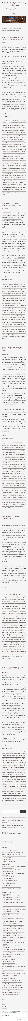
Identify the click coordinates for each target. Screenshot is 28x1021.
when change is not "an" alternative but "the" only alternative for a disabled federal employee (13, 495)
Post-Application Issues (18, 283)
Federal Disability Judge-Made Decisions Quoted (12, 873)
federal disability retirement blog (12, 454)
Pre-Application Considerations (8, 963)
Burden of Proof (5, 859)
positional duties (18, 248)
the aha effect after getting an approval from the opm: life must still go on (14, 781)
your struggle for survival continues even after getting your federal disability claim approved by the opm (13, 189)
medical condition (7, 212)
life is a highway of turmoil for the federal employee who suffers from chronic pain (14, 615)
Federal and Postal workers (10, 66)
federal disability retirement (8, 765)
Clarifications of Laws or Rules (8, 861)
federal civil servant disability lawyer (10, 291)
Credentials (4, 1008)
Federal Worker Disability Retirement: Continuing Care (11, 204)
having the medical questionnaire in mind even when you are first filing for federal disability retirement (14, 146)
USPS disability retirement (20, 186)
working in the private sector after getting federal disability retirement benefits (14, 331)
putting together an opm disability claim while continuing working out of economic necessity (13, 315)
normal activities (6, 97)
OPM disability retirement (20, 625)
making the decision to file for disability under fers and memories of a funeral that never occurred (14, 469)
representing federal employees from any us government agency (14, 632)
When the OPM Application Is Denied (10, 994)
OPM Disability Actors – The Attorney (10, 899)
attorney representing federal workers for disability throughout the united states (14, 597)
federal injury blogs (18, 765)
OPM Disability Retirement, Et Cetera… (14, 4)
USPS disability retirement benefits (9, 187)
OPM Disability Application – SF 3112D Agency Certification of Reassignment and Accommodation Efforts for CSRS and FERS (14, 937)
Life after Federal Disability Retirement (10, 880)
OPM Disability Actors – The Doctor (10, 901)
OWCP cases (8, 99)
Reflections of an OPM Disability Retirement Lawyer (13, 970)
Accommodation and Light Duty (8, 850)
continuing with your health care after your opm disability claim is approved (14, 130)
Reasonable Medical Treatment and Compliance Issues (14, 966)
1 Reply (3, 42)
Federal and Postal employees (16, 393)
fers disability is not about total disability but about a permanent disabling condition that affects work (14, 459)
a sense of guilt (7, 381)
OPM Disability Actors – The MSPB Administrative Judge (14, 906)
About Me (4, 1002)
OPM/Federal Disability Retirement (11, 232)
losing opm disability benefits (13, 307)
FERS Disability (5, 875)
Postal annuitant (10, 85)
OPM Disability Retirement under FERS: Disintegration (13, 827)
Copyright (4, 1006)
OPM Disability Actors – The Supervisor (11, 913)
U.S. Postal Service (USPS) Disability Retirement (12, 989)
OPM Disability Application (7, 920)
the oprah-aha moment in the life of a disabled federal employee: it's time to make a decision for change (13, 791)
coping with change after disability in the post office (15, 447)
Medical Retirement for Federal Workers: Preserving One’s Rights (13, 38)
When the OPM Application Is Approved (10, 992)
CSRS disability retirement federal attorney (16, 135)
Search (23, 811)
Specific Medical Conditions (8, 978)
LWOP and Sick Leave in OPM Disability (10, 882)
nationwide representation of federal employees (15, 168)
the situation (18, 532)
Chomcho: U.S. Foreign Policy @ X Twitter (11, 833)
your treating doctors (21, 191)
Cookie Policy (7, 1015)
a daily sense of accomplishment (15, 367)
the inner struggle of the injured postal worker (16, 480)
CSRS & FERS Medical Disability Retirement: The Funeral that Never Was (12, 348)
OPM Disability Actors (6, 894)
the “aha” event (15, 688)
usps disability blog (9, 793)
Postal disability (18, 629)
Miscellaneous (5, 885)
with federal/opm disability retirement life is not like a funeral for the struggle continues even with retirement (14, 500)
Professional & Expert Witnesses (9, 964)
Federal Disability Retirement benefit (12, 219)
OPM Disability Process (7, 940)
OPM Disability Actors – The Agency (10, 895)
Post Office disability (9, 173)
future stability (16, 553)
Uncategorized (5, 990)
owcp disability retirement (9, 629)
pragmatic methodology (19, 173)
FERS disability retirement (7, 139)
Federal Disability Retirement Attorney (10, 507)
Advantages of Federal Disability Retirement (11, 852)
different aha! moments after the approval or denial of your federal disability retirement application (14, 762)
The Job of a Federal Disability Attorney (10, 980)
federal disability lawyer (18, 137)
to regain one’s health (10, 404)
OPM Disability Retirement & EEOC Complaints (11, 958)
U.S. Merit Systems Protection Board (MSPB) (11, 985)
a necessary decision (21, 400)
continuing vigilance (19, 104)
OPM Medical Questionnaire (8, 959)
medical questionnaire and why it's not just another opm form (14, 167)
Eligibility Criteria (5, 864)
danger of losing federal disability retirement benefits (13, 289)
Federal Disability (17, 606)
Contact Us (4, 1004)
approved (5, 738)
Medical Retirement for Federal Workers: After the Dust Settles (12, 668)
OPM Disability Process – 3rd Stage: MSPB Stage (13, 949)
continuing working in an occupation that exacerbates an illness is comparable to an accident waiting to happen (14, 134)
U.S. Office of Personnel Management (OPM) (11, 987)
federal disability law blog (19, 764)
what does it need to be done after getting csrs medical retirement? (14, 322)
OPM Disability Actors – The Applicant (11, 897)
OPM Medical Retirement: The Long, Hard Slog (11, 824)
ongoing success (18, 56)
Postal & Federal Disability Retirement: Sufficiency (12, 825)
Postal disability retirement (13, 475)
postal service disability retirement (12, 777)
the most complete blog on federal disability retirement (14, 481)
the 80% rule (15, 260)
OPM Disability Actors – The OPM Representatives (13, 909)
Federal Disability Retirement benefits (14, 357)
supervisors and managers (15, 559)
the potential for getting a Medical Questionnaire (14, 317)
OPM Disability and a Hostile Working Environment (12, 918)
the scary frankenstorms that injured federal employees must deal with (13, 644)
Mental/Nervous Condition (7, 883)
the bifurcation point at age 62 (13, 270)
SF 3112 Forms (5, 977)
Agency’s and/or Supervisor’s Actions (10, 854)
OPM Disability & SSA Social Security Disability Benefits (13, 888)
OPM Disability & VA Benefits (8, 892)
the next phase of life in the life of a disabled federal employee (14, 788)
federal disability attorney (7, 137)
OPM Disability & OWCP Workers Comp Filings (11, 887)
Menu (14, 13)
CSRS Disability (5, 863)
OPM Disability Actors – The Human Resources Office (14, 902)
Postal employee (15, 712)
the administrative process (16, 722)
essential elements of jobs (11, 452)
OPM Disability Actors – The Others (10, 911)
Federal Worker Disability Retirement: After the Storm (11, 517)
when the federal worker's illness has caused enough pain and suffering (14, 649)
